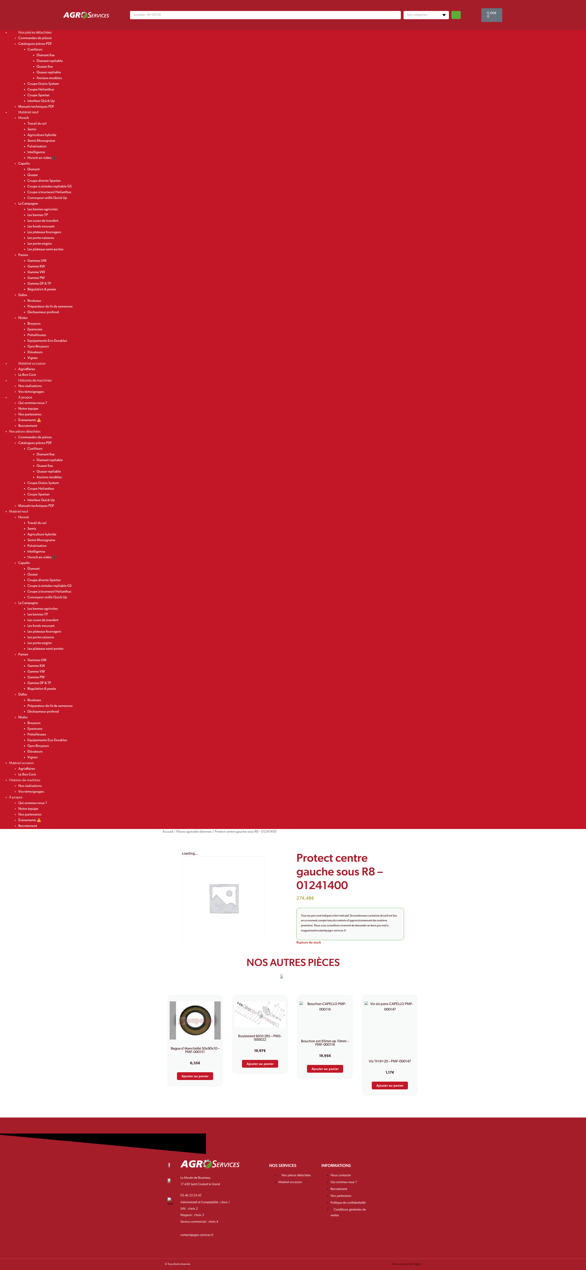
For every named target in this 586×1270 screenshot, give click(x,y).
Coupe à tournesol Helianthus (49, 192)
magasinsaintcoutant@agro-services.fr (323, 930)
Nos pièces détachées (35, 33)
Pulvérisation (36, 146)
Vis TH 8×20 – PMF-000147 (390, 1061)
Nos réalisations (30, 386)
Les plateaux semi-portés (45, 249)
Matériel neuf (28, 112)
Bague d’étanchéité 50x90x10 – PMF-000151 (195, 1050)
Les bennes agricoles (42, 209)
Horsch (23, 118)
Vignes (32, 757)
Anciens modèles (49, 78)
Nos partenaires (29, 414)
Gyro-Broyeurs (38, 346)
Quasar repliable (49, 72)
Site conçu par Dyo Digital (406, 1264)
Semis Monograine (41, 141)
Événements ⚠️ (29, 420)
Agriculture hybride (41, 135)
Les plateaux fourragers (44, 232)
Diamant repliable (50, 61)
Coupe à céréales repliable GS (49, 186)
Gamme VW (36, 272)
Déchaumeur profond (43, 312)
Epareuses (34, 329)
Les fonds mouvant (40, 226)
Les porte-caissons (40, 238)
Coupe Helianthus (40, 89)
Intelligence (36, 152)
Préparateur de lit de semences (50, 306)
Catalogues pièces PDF (35, 44)
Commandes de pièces (35, 38)
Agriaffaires (26, 369)
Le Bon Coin (27, 774)
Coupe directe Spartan (44, 181)
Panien (23, 255)
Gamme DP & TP (39, 284)
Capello (24, 164)
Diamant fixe (46, 55)
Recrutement (27, 426)
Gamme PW (36, 278)
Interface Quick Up (41, 101)
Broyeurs (34, 324)
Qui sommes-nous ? (32, 403)
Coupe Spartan (38, 95)
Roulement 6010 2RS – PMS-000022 (260, 1038)
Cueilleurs (34, 49)
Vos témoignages (31, 792)
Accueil (168, 832)
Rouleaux (34, 301)
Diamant (33, 169)
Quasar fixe (45, 67)
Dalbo (22, 295)
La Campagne (28, 204)
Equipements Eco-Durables (47, 341)
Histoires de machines (35, 380)
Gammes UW (36, 261)
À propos (25, 397)
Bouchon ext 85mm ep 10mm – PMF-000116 (325, 1043)
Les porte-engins (39, 244)
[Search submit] (456, 15)
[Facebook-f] (379, 1168)
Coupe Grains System (43, 84)
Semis (31, 129)
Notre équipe (28, 409)
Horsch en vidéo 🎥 (42, 158)
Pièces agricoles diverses (194, 832)
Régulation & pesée (41, 289)
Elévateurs (35, 352)
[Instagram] (393, 1168)
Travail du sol (36, 124)
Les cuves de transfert (42, 221)
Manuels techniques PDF (36, 506)
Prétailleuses (36, 335)
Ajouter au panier (195, 1076)
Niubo (23, 318)
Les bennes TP (37, 215)
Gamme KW (36, 266)
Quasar (32, 175)
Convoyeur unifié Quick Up (47, 198)
